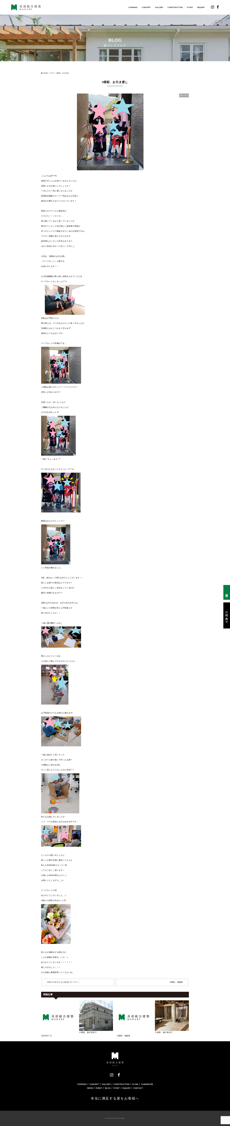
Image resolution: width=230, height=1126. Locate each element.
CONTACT (138, 1088)
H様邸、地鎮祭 (176, 982)
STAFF (190, 7)
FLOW (135, 1084)
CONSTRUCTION (175, 7)
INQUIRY (201, 7)
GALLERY (159, 7)
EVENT (99, 1088)
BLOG (108, 1088)
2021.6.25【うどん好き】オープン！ (63, 982)
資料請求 (226, 592)
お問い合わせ (226, 615)
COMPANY (132, 7)
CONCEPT (146, 7)
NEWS (90, 1088)
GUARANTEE (147, 1084)
